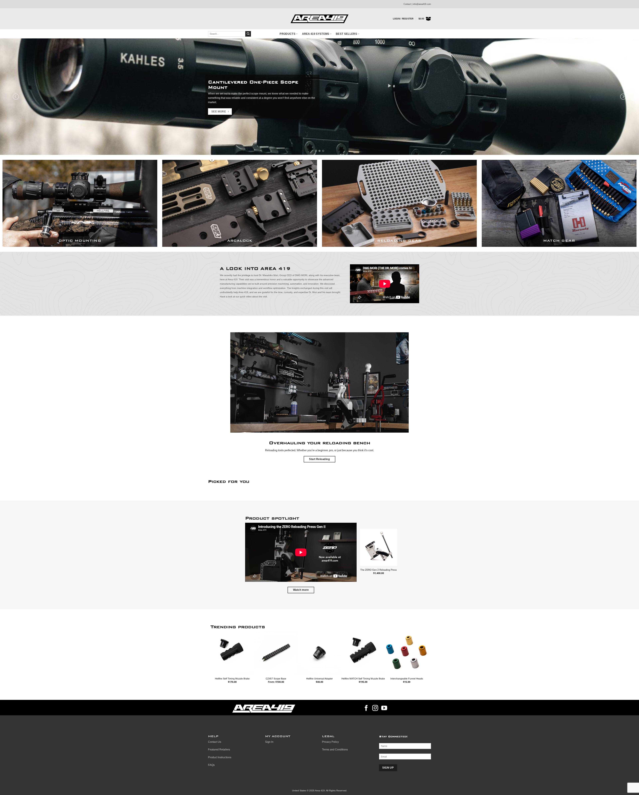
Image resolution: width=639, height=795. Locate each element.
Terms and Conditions (335, 749)
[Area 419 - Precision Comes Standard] (319, 19)
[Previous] (16, 96)
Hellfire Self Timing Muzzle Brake (232, 678)
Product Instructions (219, 757)
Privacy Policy (330, 741)
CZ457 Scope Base (276, 678)
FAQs (211, 765)
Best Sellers (346, 33)
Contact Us (214, 741)
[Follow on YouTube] (384, 708)
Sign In (269, 741)
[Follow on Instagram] (375, 708)
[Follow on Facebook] (366, 708)
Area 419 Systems (315, 33)
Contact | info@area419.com (417, 4)
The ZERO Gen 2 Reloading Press (378, 569)
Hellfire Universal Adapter (319, 678)
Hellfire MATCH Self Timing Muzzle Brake (363, 678)
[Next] (623, 96)
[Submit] (248, 34)
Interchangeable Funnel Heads (406, 678)
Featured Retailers (219, 749)
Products (287, 33)
